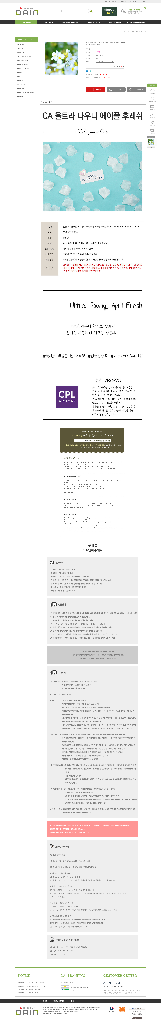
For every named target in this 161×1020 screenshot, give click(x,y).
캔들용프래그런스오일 (139, 31)
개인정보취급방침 (58, 1001)
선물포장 (20, 80)
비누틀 (19, 72)
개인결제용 (20, 44)
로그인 (100, 1)
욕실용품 (20, 96)
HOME (123, 31)
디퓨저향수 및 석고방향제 (25, 92)
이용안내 (72, 1001)
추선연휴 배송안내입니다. (29, 989)
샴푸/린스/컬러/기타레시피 (136, 22)
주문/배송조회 (123, 1)
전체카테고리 (26, 22)
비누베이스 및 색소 (23, 68)
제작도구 (20, 76)
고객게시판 (142, 1)
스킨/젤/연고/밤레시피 (113, 22)
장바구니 (114, 1)
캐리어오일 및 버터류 (24, 56)
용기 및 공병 (21, 84)
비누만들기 (20, 88)
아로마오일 (20, 52)
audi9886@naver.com (54, 1012)
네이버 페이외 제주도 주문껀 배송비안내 (34, 986)
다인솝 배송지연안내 (28, 992)
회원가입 (107, 1)
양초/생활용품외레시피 (70, 22)
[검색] (91, 10)
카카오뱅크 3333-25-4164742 (79, 987)
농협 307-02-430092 (76, 990)
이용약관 (44, 1001)
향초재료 (129, 31)
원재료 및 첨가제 (22, 64)
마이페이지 (133, 1)
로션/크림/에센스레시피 (92, 22)
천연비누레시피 (48, 22)
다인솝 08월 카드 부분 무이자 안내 (32, 983)
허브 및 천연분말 (22, 60)
